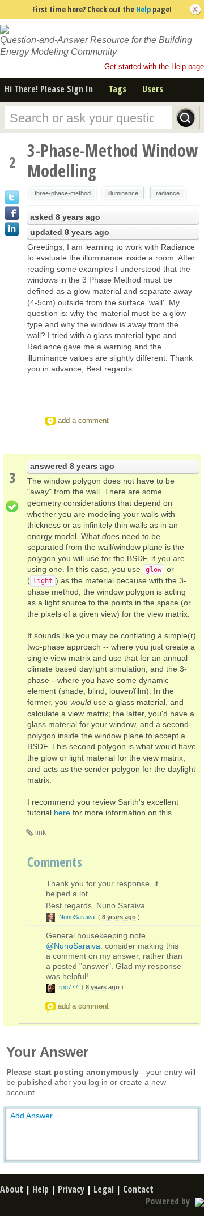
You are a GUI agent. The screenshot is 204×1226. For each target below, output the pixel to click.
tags (117, 89)
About (11, 1189)
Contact (138, 1189)
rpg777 (68, 987)
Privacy (71, 1189)
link (40, 832)
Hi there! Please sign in (49, 89)
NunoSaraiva (76, 916)
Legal (104, 1189)
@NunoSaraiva (73, 945)
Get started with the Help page (154, 66)
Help (143, 9)
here (62, 812)
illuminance (123, 193)
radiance (168, 193)
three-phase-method (63, 193)
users (152, 89)
